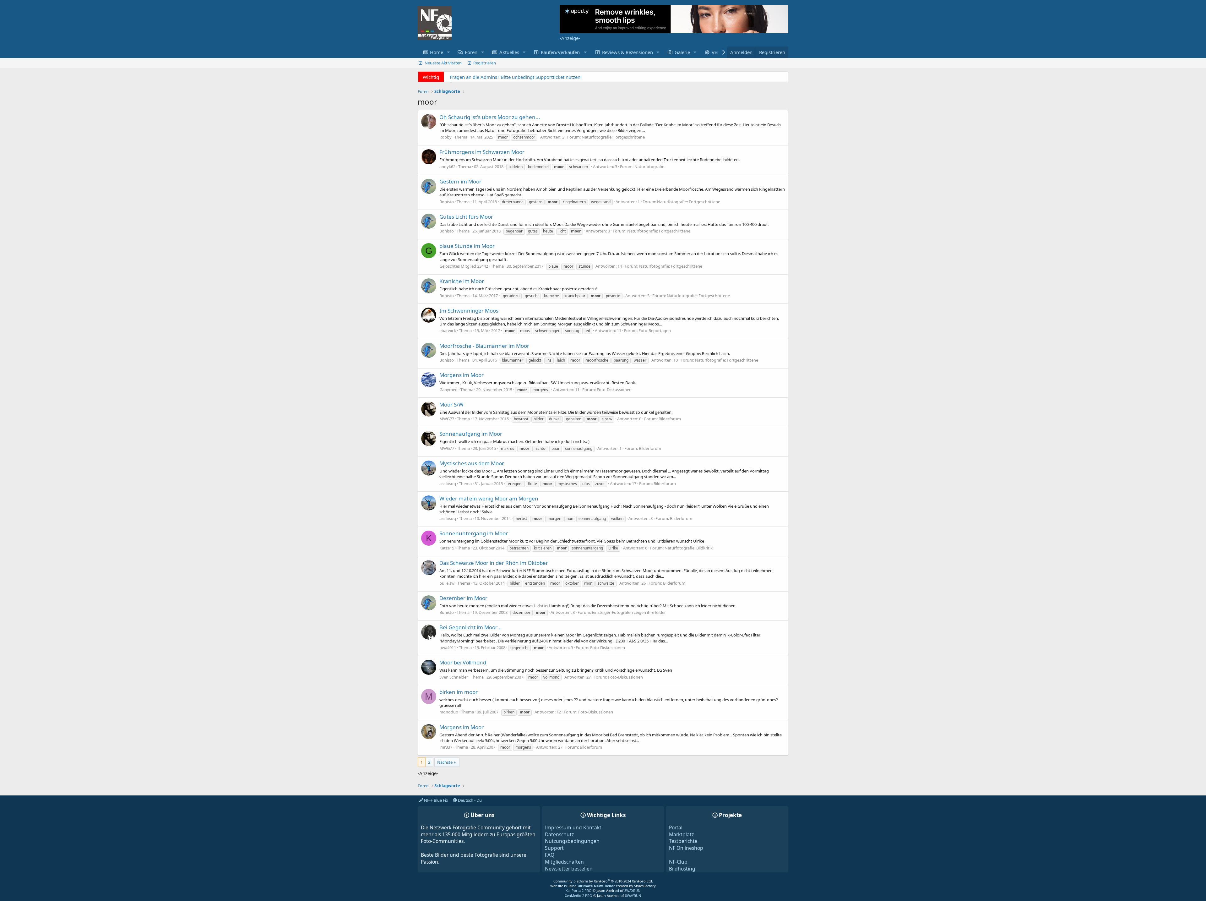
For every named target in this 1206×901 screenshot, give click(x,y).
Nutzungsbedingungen (572, 841)
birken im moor (458, 692)
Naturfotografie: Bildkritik (689, 548)
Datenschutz (559, 834)
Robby (445, 137)
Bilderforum (670, 419)
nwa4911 (447, 647)
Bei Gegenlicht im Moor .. (470, 627)
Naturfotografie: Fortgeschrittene (613, 137)
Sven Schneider (453, 677)
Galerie (682, 52)
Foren (471, 52)
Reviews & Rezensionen (627, 52)
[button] (448, 52)
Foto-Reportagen (654, 330)
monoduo (448, 712)
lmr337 (445, 747)
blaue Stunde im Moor (467, 245)
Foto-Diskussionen (614, 389)
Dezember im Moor (463, 598)
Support (554, 847)
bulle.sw (446, 583)
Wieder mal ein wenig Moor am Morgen (488, 498)
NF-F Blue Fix (435, 800)
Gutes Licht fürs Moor (466, 216)
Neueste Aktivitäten (443, 63)
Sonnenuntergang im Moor (473, 533)
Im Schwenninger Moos (468, 310)
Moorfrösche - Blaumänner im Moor (484, 345)
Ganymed (448, 389)
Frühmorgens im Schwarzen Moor (481, 152)
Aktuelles (509, 52)
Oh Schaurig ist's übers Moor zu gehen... (489, 117)
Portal (675, 827)
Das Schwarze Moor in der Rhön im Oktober (493, 562)
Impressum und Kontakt (573, 827)
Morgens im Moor (461, 375)
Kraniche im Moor (461, 281)
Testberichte (683, 841)
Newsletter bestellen (569, 868)
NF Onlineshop (686, 847)
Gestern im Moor (460, 181)
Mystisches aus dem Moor (471, 463)
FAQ (549, 854)
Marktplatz (681, 834)
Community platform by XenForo (603, 881)
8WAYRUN (632, 890)
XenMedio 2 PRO (578, 895)
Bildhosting (682, 868)
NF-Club (678, 861)
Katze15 (446, 548)
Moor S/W (451, 404)
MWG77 (446, 419)
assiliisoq (447, 483)
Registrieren (484, 63)
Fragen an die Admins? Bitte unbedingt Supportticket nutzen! (516, 77)
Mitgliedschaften (564, 861)
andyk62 (447, 166)
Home (436, 52)
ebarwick (447, 330)
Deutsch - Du (469, 800)
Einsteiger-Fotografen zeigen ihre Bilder (629, 612)
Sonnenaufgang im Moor (470, 433)
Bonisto (446, 202)
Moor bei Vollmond (462, 662)
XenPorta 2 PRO (579, 890)
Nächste (445, 762)
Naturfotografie (649, 166)
